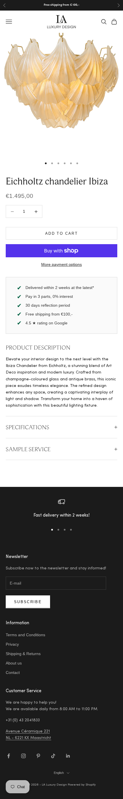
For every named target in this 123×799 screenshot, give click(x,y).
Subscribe (28, 602)
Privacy (12, 644)
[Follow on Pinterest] (38, 756)
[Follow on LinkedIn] (68, 756)
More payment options (61, 264)
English (59, 772)
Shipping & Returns (23, 653)
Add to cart (61, 233)
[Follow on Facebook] (8, 756)
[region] (61, 509)
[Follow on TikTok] (53, 756)
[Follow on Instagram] (23, 756)
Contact (13, 672)
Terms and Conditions (25, 635)
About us (14, 663)
